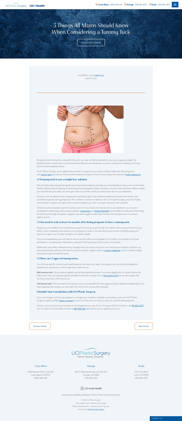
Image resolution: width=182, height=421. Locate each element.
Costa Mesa (103, 4)
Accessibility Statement (80, 395)
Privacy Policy (114, 395)
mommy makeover (112, 250)
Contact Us (157, 418)
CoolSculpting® (102, 211)
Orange (130, 4)
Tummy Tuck (99, 75)
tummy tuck (46, 174)
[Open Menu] (175, 4)
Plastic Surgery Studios (96, 409)
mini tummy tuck (110, 275)
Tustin (154, 4)
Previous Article (39, 326)
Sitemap (65, 395)
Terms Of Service (99, 395)
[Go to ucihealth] (37, 5)
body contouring (133, 174)
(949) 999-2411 (40, 378)
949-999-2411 (80, 308)
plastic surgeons (66, 300)
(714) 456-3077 (91, 378)
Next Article (144, 326)
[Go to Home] (16, 4)
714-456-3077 (137, 305)
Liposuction (85, 211)
